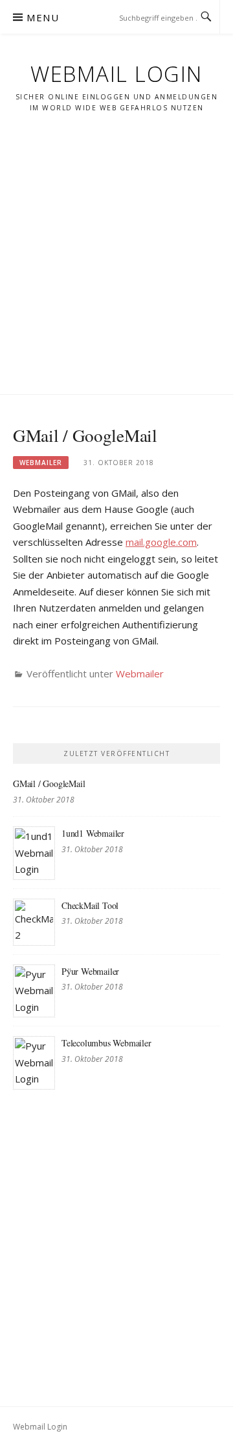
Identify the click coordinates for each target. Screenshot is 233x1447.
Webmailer (40, 462)
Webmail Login (116, 73)
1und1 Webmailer (92, 833)
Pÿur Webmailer (90, 971)
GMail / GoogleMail (49, 783)
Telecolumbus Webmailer (106, 1043)
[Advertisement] (116, 243)
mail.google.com (161, 541)
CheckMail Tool (89, 905)
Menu (43, 17)
